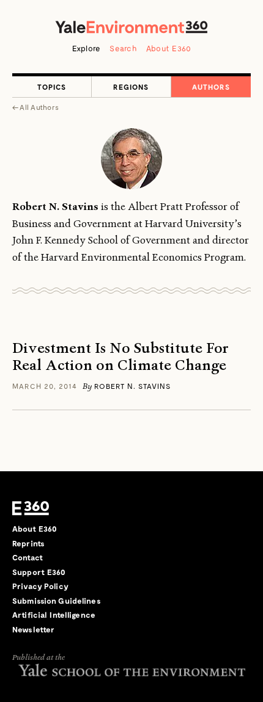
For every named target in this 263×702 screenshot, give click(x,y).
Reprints (28, 543)
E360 (30, 508)
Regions (131, 86)
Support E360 (39, 572)
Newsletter (33, 629)
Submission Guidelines (56, 601)
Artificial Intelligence (53, 615)
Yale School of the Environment (131, 670)
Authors (211, 86)
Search (123, 48)
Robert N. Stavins (132, 386)
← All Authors (35, 107)
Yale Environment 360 (131, 27)
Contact (27, 557)
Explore (86, 48)
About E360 (168, 48)
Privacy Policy (40, 586)
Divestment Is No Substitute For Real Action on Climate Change (120, 357)
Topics (51, 86)
